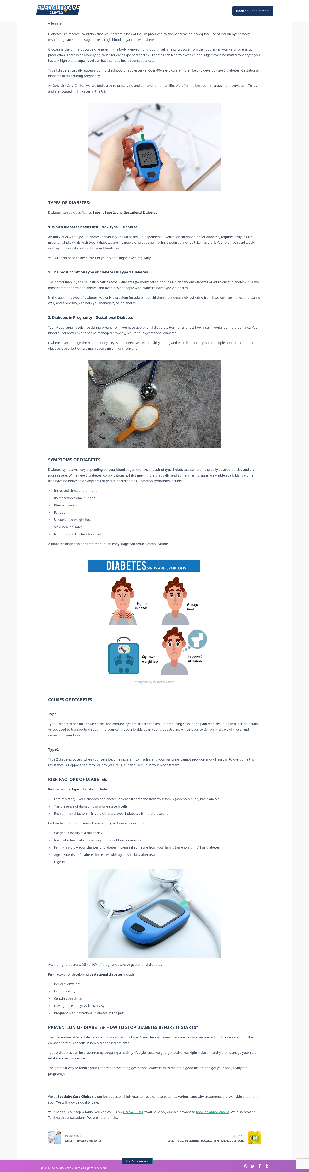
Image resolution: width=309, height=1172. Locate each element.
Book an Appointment (253, 11)
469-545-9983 (133, 1112)
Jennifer (57, 23)
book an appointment (212, 1112)
